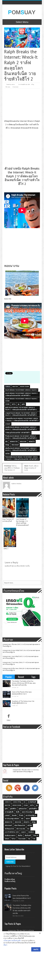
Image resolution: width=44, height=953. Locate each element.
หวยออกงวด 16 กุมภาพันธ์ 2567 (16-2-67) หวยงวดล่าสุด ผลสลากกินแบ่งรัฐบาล (21, 651)
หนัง (6, 441)
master (15, 386)
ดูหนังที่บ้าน (13, 808)
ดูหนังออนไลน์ (23, 808)
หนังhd (28, 818)
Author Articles (16, 484)
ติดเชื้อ (18, 812)
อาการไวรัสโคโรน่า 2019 (12, 832)
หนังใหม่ (7, 453)
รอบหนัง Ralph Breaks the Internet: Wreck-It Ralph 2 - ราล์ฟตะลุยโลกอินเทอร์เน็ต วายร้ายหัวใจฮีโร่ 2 (21, 428)
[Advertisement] (22, 104)
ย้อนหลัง (14, 815)
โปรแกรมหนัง (22, 839)
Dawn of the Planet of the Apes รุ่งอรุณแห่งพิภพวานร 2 (22, 693)
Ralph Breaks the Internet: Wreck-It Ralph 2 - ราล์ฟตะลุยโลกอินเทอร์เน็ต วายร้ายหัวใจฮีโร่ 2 (21, 394)
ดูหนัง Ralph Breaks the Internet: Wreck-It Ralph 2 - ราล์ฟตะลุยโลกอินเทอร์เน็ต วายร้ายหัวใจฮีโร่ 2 (21, 409)
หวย (28, 829)
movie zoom (24, 386)
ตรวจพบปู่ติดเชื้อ (9, 812)
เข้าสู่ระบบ (13, 566)
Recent (21, 677)
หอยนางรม (7, 299)
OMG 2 (6, 549)
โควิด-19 (35, 835)
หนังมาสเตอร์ (15, 445)
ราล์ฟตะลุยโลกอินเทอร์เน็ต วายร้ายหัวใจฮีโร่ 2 (17, 432)
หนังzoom (23, 441)
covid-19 (7, 802)
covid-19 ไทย (17, 802)
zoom (7, 404)
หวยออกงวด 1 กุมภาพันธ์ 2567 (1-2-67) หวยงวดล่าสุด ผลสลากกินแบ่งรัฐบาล (20, 657)
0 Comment (15, 87)
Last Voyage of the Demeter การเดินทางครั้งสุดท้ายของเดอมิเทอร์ (22, 522)
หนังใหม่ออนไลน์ (9, 829)
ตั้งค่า (5, 945)
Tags (33, 677)
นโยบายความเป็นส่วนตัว (12, 940)
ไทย (29, 839)
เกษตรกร (23, 832)
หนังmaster (14, 441)
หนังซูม (7, 445)
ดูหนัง (23, 404)
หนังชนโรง (32, 441)
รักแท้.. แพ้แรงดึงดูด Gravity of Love (31, 468)
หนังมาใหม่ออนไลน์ (19, 825)
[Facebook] (26, 791)
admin (13, 84)
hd (24, 802)
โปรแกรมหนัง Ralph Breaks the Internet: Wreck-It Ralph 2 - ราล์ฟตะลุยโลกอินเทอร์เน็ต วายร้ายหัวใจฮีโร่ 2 (21, 458)
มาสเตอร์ (7, 424)
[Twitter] (35, 791)
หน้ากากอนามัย (20, 829)
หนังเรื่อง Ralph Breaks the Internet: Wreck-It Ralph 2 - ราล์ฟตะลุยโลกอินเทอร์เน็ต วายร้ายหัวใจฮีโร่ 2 (21, 449)
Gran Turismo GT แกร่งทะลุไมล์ (8, 520)
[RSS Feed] (9, 791)
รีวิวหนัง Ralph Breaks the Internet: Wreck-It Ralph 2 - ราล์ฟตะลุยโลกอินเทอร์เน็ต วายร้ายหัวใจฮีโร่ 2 (21, 437)
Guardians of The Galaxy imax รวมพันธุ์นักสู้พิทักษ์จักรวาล (23, 702)
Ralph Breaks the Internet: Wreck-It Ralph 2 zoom (21, 400)
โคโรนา (13, 839)
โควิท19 (7, 839)
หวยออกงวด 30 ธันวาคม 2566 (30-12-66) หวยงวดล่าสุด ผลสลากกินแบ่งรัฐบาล (21, 669)
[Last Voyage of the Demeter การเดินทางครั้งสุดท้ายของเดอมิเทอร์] (22, 507)
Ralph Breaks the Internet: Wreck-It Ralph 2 (21, 390)
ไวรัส (33, 839)
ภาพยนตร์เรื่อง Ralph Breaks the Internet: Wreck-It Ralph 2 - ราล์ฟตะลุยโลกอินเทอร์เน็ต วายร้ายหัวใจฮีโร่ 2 (21, 419)
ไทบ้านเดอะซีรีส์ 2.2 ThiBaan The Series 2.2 (12, 468)
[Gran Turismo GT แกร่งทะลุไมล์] (8, 507)
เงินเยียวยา (31, 832)
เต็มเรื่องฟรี (28, 835)
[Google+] (17, 791)
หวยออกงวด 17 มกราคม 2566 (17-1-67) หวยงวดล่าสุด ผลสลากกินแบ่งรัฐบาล (21, 663)
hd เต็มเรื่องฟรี (32, 802)
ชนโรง (13, 404)
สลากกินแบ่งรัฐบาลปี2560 (12, 818)
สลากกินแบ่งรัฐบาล (31, 815)
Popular (8, 677)
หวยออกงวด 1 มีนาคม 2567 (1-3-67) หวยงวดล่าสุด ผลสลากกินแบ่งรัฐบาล (21, 645)
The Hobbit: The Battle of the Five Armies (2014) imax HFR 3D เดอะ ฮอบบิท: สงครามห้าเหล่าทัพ (24, 683)
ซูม (18, 404)
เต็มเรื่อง (20, 835)
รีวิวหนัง (21, 815)
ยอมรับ (36, 949)
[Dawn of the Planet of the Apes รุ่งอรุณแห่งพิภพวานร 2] (7, 694)
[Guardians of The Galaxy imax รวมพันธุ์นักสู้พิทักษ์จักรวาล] (7, 703)
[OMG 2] (10, 537)
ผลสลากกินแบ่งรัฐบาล (28, 812)
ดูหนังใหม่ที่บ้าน (33, 808)
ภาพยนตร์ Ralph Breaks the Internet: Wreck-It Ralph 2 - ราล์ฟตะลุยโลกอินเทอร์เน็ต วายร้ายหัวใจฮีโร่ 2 (21, 414)
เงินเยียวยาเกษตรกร (10, 835)
